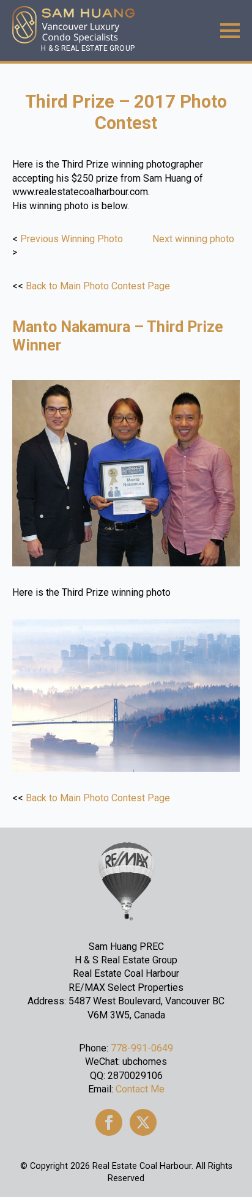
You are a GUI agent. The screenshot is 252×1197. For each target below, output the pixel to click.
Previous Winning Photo (71, 239)
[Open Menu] (230, 30)
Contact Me (140, 1089)
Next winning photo (193, 239)
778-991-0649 (142, 1048)
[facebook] (108, 1122)
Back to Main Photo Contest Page (98, 286)
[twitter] (143, 1122)
